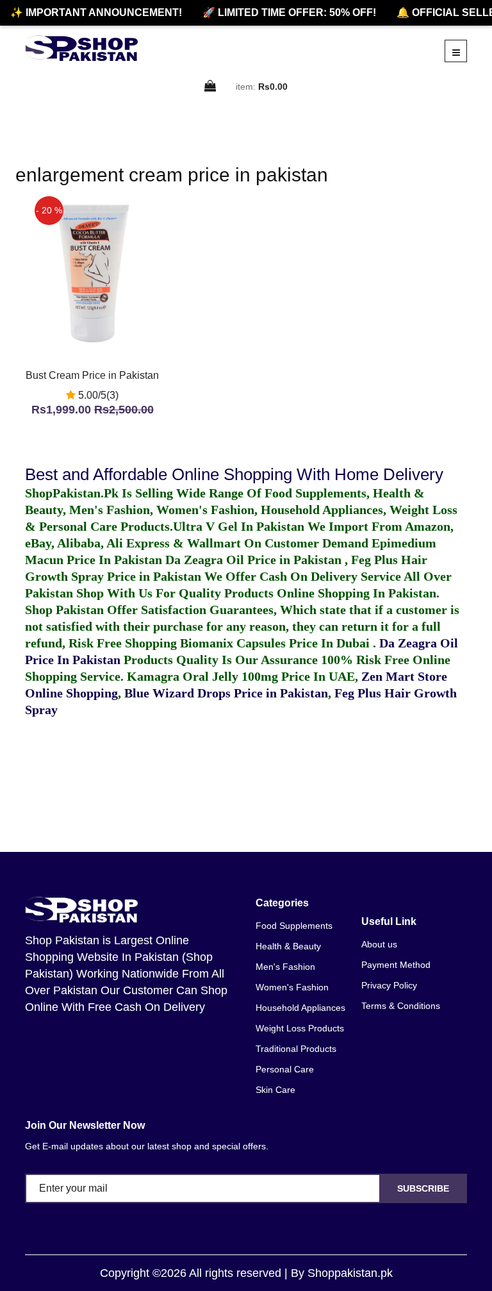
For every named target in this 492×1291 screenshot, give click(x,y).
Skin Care (275, 1090)
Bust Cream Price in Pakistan (92, 375)
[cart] (210, 87)
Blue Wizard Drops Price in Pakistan (226, 693)
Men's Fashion (285, 967)
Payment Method (395, 965)
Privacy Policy (389, 985)
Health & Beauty (288, 946)
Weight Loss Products (300, 1028)
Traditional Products (296, 1049)
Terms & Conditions (400, 1006)
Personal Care (285, 1069)
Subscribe (423, 1188)
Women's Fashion (292, 987)
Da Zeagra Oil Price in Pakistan (255, 560)
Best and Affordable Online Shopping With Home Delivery (234, 474)
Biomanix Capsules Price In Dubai (276, 643)
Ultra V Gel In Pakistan (238, 526)
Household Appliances (300, 1008)
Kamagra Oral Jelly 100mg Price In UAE (241, 676)
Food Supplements (294, 925)
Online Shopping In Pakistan (355, 593)
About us (379, 944)
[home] (81, 48)
